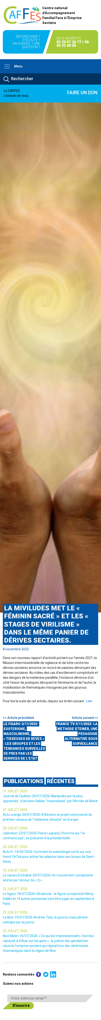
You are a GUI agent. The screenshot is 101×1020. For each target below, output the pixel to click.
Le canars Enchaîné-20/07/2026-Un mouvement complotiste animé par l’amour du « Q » (48, 877)
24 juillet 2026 (15, 847)
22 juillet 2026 (15, 889)
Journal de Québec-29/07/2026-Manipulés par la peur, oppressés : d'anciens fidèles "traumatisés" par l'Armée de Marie (50, 798)
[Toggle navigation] (7, 66)
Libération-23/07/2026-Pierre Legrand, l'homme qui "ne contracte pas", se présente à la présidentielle (44, 835)
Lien (89, 701)
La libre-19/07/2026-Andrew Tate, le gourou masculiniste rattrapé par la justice (45, 919)
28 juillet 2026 (15, 828)
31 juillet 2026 (15, 791)
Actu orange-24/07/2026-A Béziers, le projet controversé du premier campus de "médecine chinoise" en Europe (47, 817)
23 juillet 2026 (15, 870)
